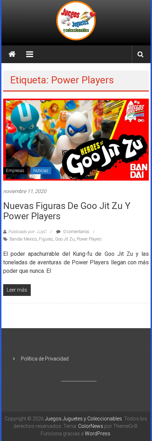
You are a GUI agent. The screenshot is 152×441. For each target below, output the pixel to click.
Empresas (15, 170)
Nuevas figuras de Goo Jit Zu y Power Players (66, 210)
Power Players (89, 239)
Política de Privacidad (45, 359)
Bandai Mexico (23, 239)
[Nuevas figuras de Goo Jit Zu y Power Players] (76, 139)
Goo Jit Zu (65, 239)
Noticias (40, 170)
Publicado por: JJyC (27, 231)
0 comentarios (75, 231)
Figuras (46, 239)
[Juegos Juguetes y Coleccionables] (75, 21)
